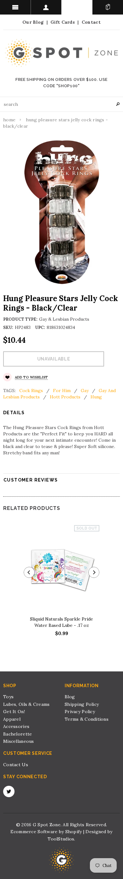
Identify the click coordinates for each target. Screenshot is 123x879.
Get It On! (14, 711)
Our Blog (33, 22)
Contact (91, 22)
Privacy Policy (80, 711)
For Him (62, 390)
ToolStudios (61, 839)
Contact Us (15, 764)
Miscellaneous (18, 741)
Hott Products (65, 397)
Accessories (16, 726)
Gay (85, 390)
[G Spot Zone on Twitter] (9, 791)
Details (14, 412)
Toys (8, 697)
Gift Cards (62, 22)
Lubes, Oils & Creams (26, 704)
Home (9, 120)
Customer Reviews (30, 479)
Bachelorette (17, 734)
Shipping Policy (82, 704)
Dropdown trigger (46, 7)
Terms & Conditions (86, 719)
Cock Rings (31, 390)
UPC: (40, 327)
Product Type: (20, 319)
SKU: (8, 327)
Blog (70, 697)
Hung (96, 397)
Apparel (11, 719)
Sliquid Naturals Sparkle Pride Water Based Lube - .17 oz (61, 622)
